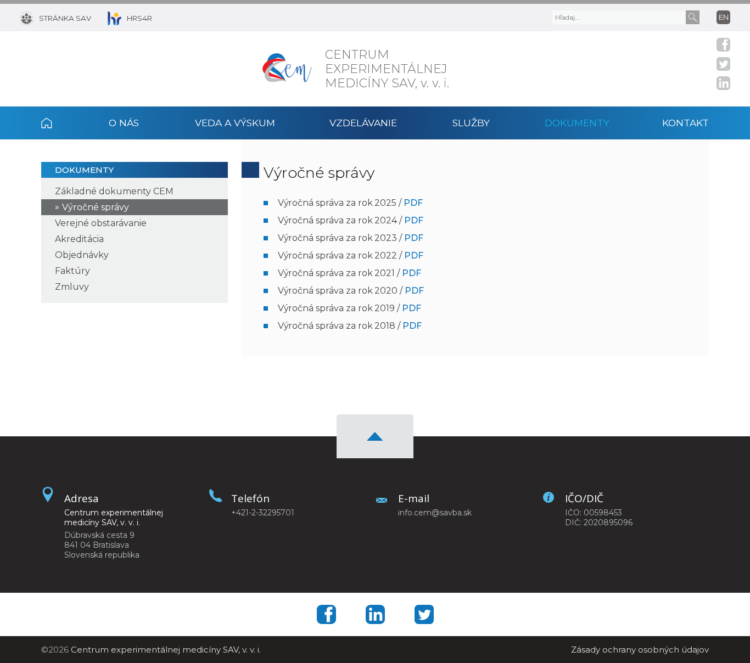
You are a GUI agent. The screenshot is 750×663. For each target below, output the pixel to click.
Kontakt (685, 122)
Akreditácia (79, 239)
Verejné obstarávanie (101, 223)
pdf (413, 203)
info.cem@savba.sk (435, 513)
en (724, 17)
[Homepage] (287, 68)
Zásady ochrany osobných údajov (640, 649)
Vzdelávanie (363, 122)
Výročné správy (95, 207)
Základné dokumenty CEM (114, 191)
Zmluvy (72, 287)
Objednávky (82, 255)
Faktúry (72, 271)
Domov (61, 122)
